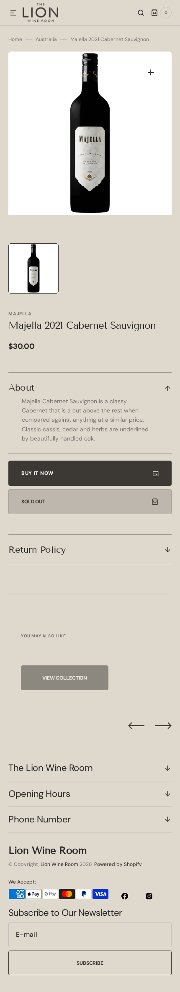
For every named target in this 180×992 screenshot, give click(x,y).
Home (15, 39)
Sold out (33, 501)
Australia (46, 39)
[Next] (163, 725)
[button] (13, 13)
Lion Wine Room (59, 864)
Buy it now (37, 473)
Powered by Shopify (118, 864)
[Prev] (136, 725)
